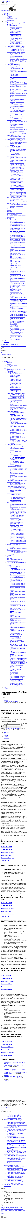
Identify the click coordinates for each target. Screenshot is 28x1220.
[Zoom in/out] (6, 1217)
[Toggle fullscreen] (4, 1217)
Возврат (6, 736)
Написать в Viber (6, 855)
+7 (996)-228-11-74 (15, 344)
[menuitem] (6, 13)
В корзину (3, 354)
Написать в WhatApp (7, 852)
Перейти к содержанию (7, 1)
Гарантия (6, 738)
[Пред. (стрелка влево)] (1, 1216)
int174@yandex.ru (5, 344)
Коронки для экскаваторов (13, 728)
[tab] (15, 732)
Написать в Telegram (7, 858)
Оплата (6, 735)
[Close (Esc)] (1, 1217)
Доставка (6, 733)
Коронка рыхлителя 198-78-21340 (13, 1077)
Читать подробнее (5, 1107)
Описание (6, 732)
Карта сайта (4, 1109)
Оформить (9, 354)
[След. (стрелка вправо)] (2, 1216)
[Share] (2, 1217)
